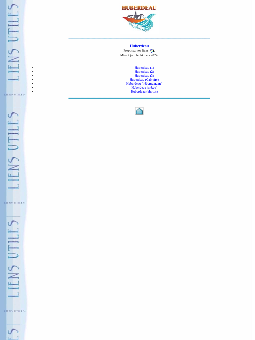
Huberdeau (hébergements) (144, 83)
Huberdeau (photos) (144, 91)
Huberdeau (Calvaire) (144, 79)
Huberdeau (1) (144, 67)
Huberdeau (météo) (144, 87)
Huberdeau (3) (144, 75)
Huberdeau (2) (144, 71)
